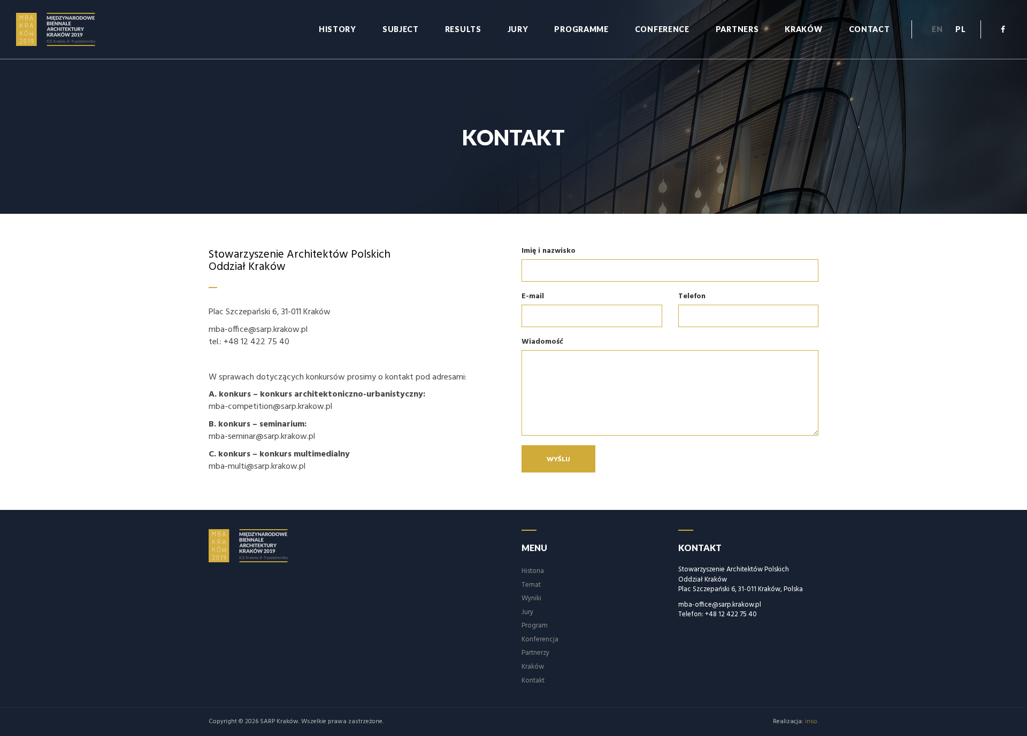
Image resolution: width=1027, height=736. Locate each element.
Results (463, 29)
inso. (811, 721)
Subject (400, 29)
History (337, 29)
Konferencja (540, 639)
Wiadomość (542, 342)
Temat (531, 585)
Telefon (692, 297)
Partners (737, 29)
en (937, 29)
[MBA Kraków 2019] (62, 29)
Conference (662, 29)
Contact (869, 29)
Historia (533, 571)
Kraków (803, 29)
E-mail (533, 297)
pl (960, 29)
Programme (581, 29)
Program (535, 625)
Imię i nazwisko (549, 251)
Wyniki (531, 598)
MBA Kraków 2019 (255, 545)
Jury (518, 29)
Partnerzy (535, 652)
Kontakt (533, 680)
